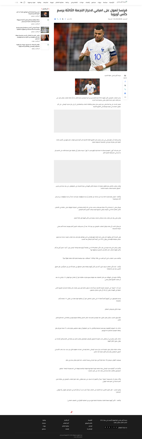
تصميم (80, 437)
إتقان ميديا (76, 437)
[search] (24, 2)
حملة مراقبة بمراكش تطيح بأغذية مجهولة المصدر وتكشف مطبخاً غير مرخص (28, 21)
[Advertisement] (87, 121)
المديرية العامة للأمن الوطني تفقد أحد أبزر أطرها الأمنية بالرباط (28, 13)
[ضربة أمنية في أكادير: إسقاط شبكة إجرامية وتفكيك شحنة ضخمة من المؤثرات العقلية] (45, 30)
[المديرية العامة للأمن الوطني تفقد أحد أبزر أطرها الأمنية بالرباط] (45, 14)
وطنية (33, 49)
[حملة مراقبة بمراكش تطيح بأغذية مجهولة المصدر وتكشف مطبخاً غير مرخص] (45, 22)
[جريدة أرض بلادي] (122, 2)
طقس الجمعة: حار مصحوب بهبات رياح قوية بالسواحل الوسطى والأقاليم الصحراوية (28, 45)
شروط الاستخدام (63, 435)
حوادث (33, 41)
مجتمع (33, 16)
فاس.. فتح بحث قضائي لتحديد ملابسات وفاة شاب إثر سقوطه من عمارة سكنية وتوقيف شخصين (28, 37)
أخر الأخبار (37, 16)
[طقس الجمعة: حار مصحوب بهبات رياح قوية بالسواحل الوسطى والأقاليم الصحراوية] (45, 47)
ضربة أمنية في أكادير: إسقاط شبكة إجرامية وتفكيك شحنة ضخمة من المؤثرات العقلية (28, 28)
